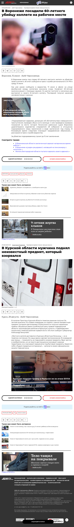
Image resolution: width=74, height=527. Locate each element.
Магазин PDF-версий (63, 480)
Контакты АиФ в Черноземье (35, 478)
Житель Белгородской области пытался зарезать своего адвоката (42, 151)
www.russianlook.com (8, 66)
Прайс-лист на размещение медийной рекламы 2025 (30, 482)
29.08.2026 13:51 (6, 245)
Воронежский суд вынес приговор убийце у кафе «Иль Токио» (29, 206)
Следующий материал (38, 521)
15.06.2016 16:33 (6, 8)
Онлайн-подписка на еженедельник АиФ (42, 480)
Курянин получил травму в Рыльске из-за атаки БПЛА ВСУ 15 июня (41, 380)
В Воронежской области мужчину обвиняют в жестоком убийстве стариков (33, 193)
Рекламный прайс (19, 478)
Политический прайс (54, 482)
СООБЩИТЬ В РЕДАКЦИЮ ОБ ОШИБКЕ (24, 485)
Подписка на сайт (51, 478)
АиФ (15, 307)
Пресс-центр (62, 478)
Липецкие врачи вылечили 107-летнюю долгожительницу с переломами (32, 432)
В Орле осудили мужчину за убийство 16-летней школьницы (28, 200)
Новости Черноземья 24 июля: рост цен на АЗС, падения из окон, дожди (32, 439)
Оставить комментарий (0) (58, 159)
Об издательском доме (21, 480)
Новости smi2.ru (8, 239)
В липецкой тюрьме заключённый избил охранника (25, 212)
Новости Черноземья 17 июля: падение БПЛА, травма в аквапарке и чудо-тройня (34, 445)
